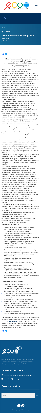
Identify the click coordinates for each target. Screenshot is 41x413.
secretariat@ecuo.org (12, 379)
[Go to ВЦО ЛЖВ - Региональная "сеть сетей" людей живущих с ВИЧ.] (2, 28)
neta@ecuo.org (14, 321)
